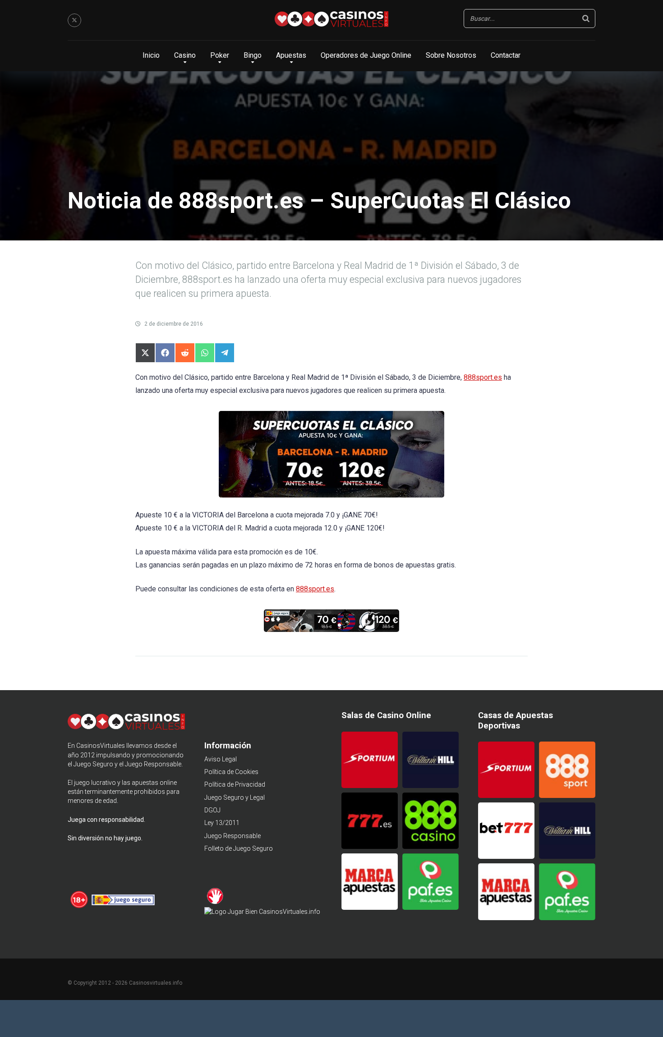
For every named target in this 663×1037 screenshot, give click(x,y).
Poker (219, 55)
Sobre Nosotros (451, 55)
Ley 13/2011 (221, 822)
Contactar (505, 55)
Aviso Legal (220, 759)
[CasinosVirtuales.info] (331, 20)
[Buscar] (586, 18)
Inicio (151, 55)
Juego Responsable (232, 835)
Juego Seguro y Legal (234, 797)
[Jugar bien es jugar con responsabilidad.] (262, 911)
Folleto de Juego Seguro (238, 848)
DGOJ (212, 810)
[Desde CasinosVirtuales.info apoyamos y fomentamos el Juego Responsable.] (80, 906)
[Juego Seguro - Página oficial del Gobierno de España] (123, 906)
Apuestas (291, 55)
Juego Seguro (93, 764)
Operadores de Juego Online (366, 55)
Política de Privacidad (234, 784)
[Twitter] (74, 20)
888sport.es (483, 377)
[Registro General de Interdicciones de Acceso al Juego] (215, 902)
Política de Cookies (231, 771)
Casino (185, 55)
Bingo (253, 55)
